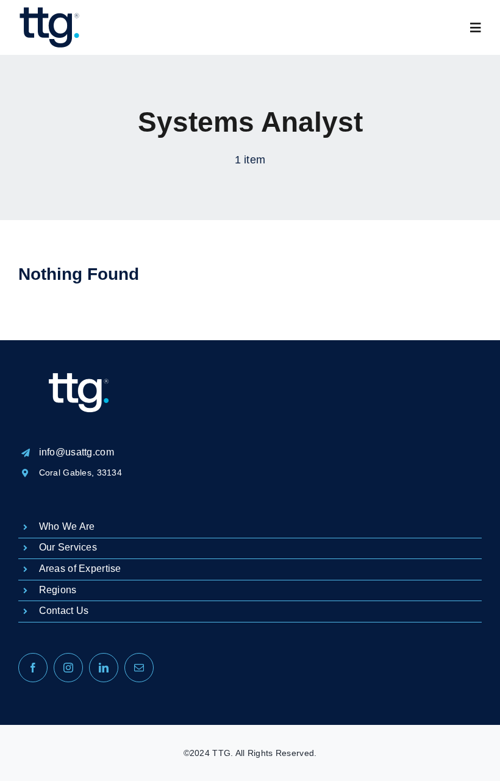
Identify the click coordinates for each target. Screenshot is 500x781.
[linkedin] (103, 667)
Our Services (68, 547)
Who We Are (67, 526)
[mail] (139, 667)
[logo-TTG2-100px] (48, 11)
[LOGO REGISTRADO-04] (79, 346)
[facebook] (33, 667)
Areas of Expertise (80, 568)
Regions (58, 590)
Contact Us (64, 610)
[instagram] (68, 667)
